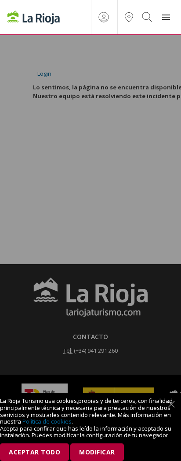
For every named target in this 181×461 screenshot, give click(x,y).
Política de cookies (47, 421)
